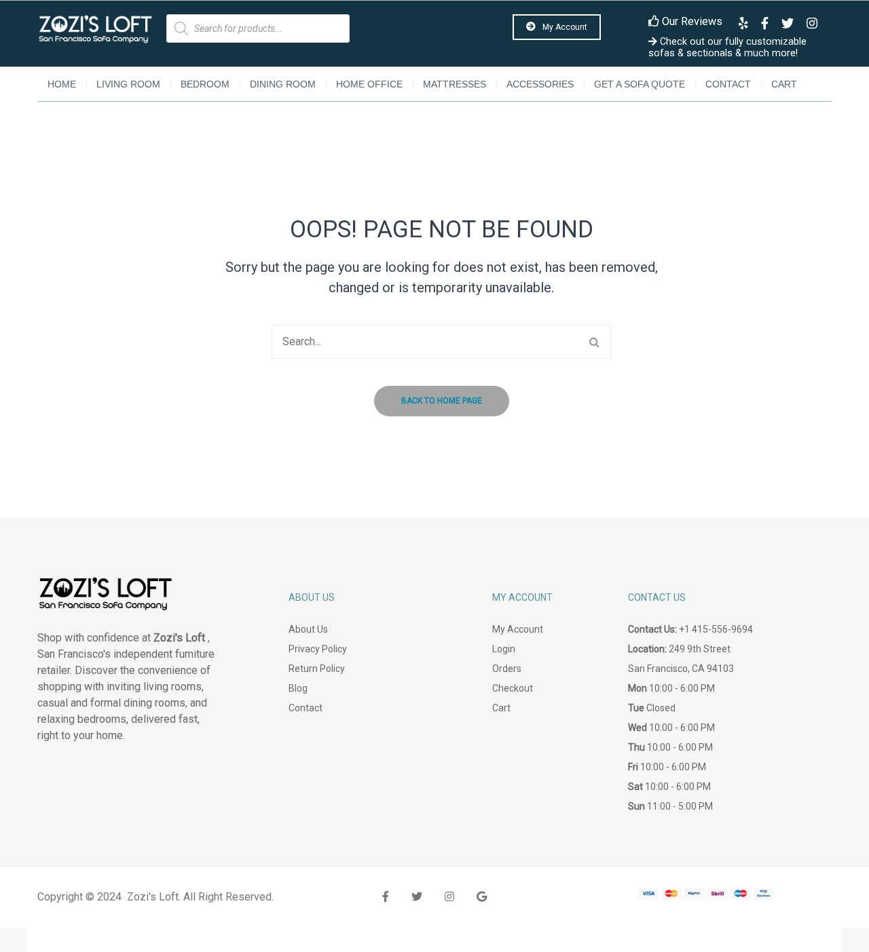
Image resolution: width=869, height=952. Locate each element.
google (482, 897)
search (594, 342)
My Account (563, 27)
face (385, 897)
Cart (784, 84)
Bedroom (205, 84)
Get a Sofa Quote (639, 84)
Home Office (369, 84)
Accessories (540, 84)
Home (62, 84)
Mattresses (454, 84)
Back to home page (441, 400)
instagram (449, 897)
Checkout (512, 688)
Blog (298, 688)
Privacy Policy (318, 648)
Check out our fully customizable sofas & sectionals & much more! (727, 47)
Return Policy (317, 668)
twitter (416, 897)
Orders (506, 668)
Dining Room (283, 84)
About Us (308, 629)
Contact (728, 84)
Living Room (128, 84)
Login (503, 648)
